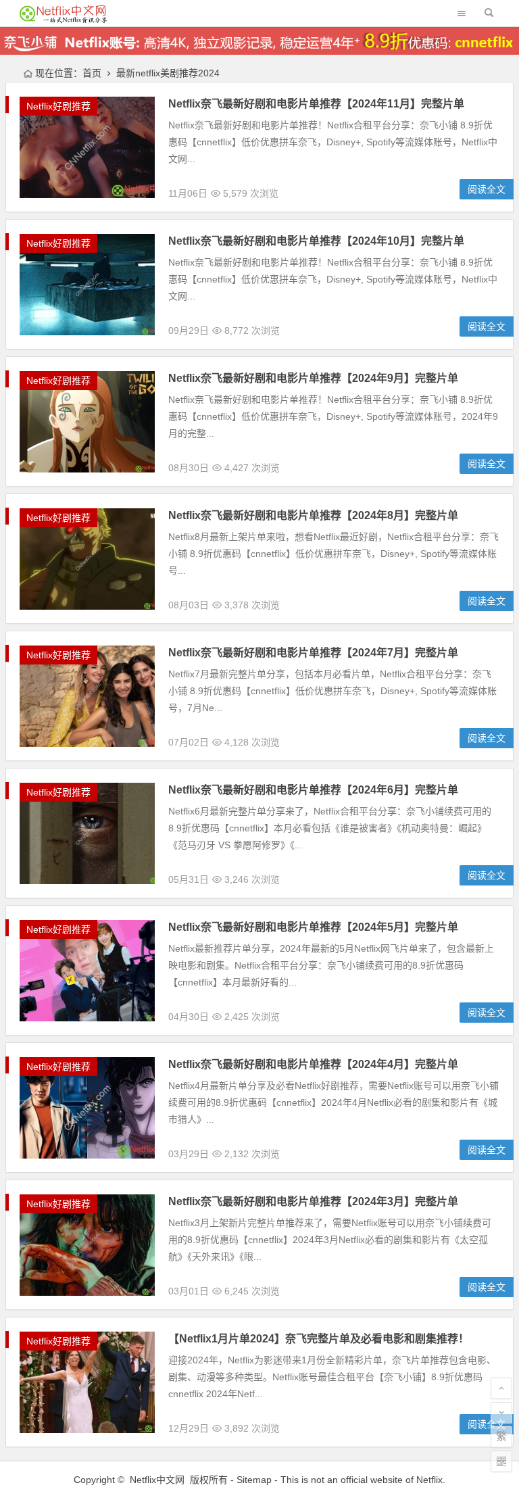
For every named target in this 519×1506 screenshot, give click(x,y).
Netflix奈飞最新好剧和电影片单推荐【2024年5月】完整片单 (313, 927)
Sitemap (254, 1479)
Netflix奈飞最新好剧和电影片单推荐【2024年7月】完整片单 (313, 652)
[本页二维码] (501, 1461)
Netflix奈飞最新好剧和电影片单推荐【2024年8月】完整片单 (313, 515)
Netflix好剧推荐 (58, 106)
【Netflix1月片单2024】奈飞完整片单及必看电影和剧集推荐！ (318, 1338)
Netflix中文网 (157, 1479)
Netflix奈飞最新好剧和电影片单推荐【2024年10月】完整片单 (316, 241)
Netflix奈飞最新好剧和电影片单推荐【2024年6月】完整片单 (313, 790)
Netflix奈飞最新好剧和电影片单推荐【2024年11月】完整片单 (316, 104)
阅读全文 (486, 189)
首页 (91, 73)
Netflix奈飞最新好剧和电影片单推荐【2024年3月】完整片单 (313, 1201)
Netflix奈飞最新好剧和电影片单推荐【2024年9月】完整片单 (313, 378)
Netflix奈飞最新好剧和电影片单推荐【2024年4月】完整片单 (313, 1064)
